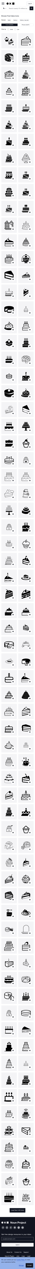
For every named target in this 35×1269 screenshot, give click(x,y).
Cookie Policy (20, 1260)
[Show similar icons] (13, 45)
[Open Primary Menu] (3, 4)
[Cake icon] (26, 40)
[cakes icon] (9, 40)
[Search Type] (5, 8)
